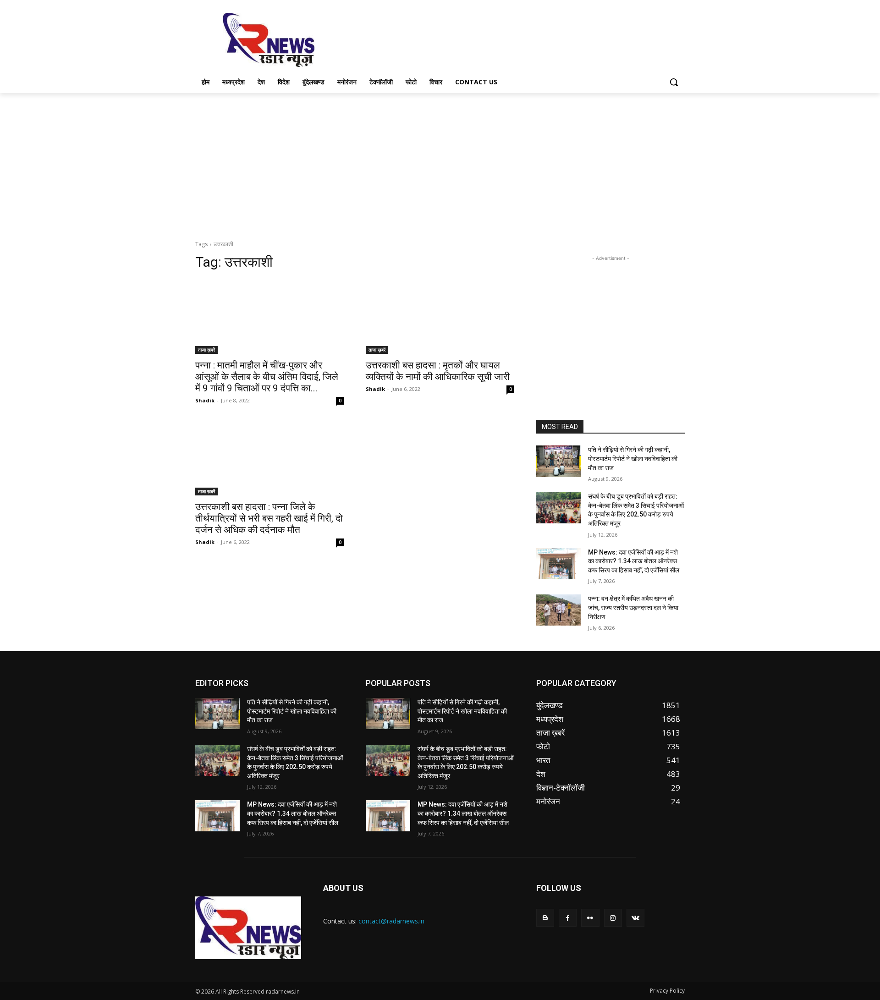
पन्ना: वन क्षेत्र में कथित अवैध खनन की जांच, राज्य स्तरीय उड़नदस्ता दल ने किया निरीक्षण (633, 607)
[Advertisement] (509, 39)
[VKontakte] (635, 918)
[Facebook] (568, 918)
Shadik (204, 400)
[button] (674, 82)
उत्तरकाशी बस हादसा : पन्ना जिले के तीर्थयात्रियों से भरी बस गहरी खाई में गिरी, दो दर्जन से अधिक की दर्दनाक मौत (269, 518)
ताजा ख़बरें (206, 349)
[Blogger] (545, 918)
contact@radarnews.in (391, 921)
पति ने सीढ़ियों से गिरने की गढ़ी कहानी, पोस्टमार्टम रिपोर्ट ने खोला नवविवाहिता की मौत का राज (632, 458)
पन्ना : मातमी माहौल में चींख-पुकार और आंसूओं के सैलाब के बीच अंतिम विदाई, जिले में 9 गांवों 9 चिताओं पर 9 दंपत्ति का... (266, 377)
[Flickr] (590, 918)
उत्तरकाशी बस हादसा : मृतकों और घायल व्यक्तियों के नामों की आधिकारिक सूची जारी (438, 371)
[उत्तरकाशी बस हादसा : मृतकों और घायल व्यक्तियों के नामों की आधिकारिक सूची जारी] (440, 317)
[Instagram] (613, 918)
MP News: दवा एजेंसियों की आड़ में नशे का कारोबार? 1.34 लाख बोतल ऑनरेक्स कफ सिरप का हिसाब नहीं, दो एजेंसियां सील (633, 561)
